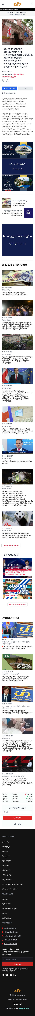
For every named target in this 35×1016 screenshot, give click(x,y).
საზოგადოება (15, 674)
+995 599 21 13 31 (10, 940)
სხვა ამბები (6, 861)
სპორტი (5, 851)
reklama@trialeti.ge (11, 932)
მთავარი (10, 12)
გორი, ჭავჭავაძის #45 (12, 936)
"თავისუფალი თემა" (18, 776)
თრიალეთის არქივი (9, 889)
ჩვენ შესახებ (7, 918)
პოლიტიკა (5, 642)
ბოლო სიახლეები (9, 77)
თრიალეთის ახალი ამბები (12, 884)
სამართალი (6, 738)
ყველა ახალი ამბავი (11, 545)
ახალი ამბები (19, 74)
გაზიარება (10, 88)
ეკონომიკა (6, 842)
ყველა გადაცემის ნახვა (17, 604)
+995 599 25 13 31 (10, 944)
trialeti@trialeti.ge (10, 928)
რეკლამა (5, 674)
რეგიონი (5, 865)
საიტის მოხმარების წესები (17, 999)
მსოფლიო (6, 856)
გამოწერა (17, 818)
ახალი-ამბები (21, 12)
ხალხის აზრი (7, 879)
